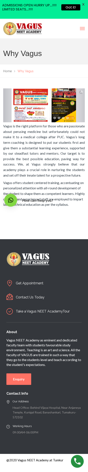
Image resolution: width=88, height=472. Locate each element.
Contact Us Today (30, 297)
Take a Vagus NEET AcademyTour (43, 311)
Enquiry (19, 379)
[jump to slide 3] (29, 118)
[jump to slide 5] (37, 118)
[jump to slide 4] (33, 118)
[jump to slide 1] (20, 118)
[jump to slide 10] (59, 118)
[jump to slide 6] (42, 118)
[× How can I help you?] (10, 200)
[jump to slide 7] (46, 118)
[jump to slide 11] (63, 118)
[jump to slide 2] (25, 118)
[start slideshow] (15, 118)
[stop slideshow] (72, 118)
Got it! (71, 7)
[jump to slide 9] (55, 118)
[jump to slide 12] (67, 118)
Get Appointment (29, 283)
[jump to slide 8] (50, 118)
